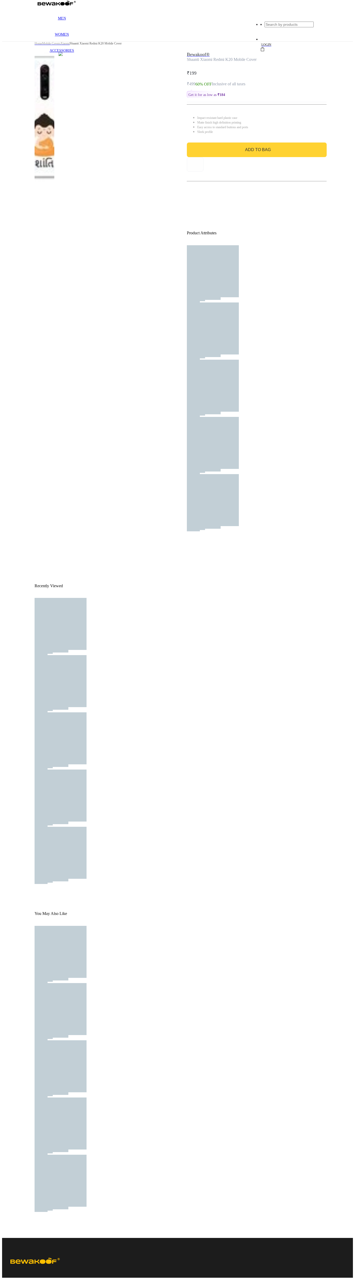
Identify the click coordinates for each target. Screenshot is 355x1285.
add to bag (258, 149)
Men (62, 18)
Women (62, 34)
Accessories (62, 51)
